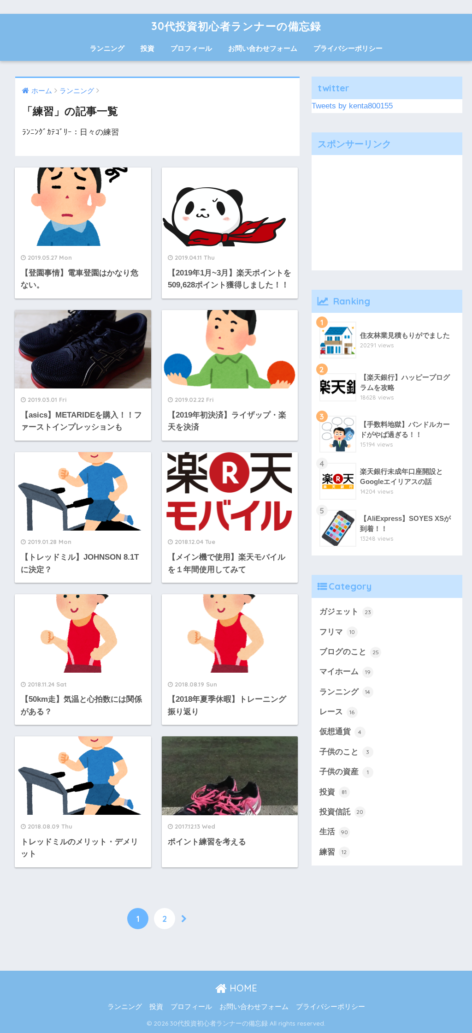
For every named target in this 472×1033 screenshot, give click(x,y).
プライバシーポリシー (348, 48)
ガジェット (345, 611)
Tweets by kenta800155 (352, 106)
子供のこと (344, 751)
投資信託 (341, 811)
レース (337, 711)
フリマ (337, 631)
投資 (147, 48)
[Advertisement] (387, 212)
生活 (333, 831)
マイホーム (345, 671)
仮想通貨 (340, 731)
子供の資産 (344, 771)
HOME (242, 988)
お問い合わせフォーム (262, 48)
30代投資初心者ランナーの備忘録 (236, 26)
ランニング (107, 48)
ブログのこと (349, 651)
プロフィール (191, 48)
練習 (333, 852)
